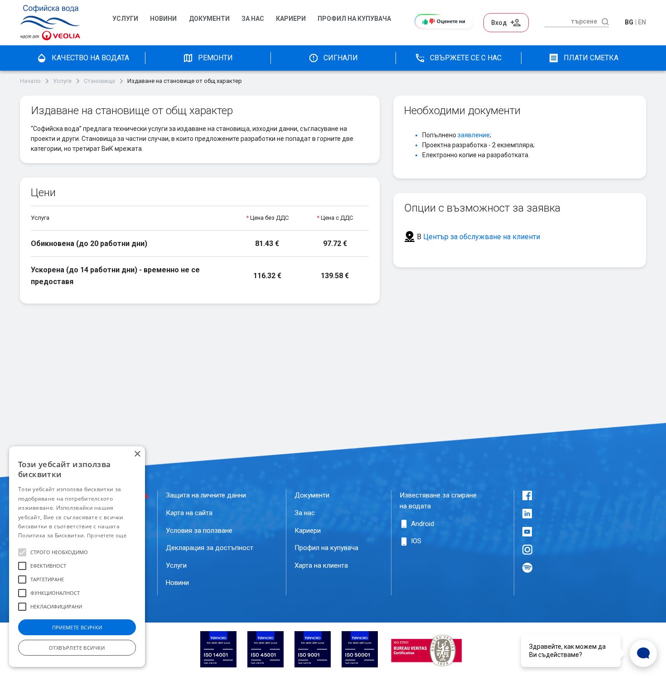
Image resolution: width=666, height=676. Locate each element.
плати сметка (591, 57)
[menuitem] (126, 22)
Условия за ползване (199, 530)
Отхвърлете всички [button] (77, 647)
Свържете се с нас (466, 57)
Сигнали (340, 57)
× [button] (137, 454)
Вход (499, 22)
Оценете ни (451, 21)
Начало (30, 81)
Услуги (125, 18)
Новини (163, 18)
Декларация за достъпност (209, 548)
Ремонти (215, 57)
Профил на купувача (326, 548)
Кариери (291, 18)
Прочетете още (106, 535)
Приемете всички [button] (77, 627)
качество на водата (90, 57)
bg (629, 22)
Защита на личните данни (206, 495)
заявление (474, 135)
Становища (99, 81)
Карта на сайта (189, 513)
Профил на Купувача (354, 18)
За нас (252, 18)
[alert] (77, 556)
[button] (22, 552)
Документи (209, 18)
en (642, 22)
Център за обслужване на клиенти (481, 236)
